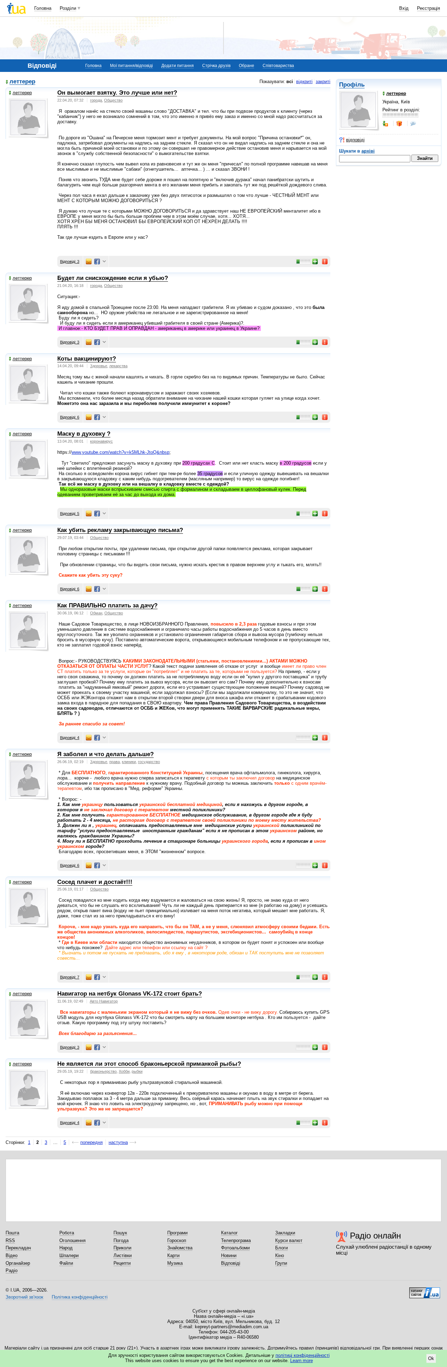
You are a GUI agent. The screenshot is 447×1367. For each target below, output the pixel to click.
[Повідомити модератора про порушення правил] (325, 261)
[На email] (88, 261)
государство (149, 762)
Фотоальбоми (235, 1247)
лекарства (118, 366)
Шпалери (69, 1255)
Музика (175, 1263)
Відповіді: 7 (69, 977)
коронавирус (101, 441)
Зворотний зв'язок (24, 1297)
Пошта (12, 1232)
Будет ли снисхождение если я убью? (112, 278)
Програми (177, 1232)
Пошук (120, 1232)
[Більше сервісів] (104, 261)
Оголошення (72, 1240)
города (96, 100)
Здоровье (98, 366)
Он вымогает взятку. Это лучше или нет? (117, 92)
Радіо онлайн (375, 1235)
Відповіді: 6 (69, 417)
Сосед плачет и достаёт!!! (94, 882)
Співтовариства (278, 65)
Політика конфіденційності (80, 1297)
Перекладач (18, 1247)
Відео (11, 1255)
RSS (10, 1240)
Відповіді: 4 (69, 738)
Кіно (279, 1255)
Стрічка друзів (216, 65)
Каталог (229, 1232)
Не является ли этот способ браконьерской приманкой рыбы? (149, 1064)
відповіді (355, 139)
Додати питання (177, 65)
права (114, 762)
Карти (173, 1255)
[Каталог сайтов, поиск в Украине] (424, 1290)
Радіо (11, 1270)
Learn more (301, 1360)
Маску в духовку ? (83, 433)
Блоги (281, 1247)
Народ (66, 1247)
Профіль (352, 84)
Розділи (68, 8)
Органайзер (18, 1263)
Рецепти (122, 1263)
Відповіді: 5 (69, 513)
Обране (246, 65)
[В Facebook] (97, 261)
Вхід (404, 8)
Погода (121, 1240)
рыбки (137, 1071)
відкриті (304, 81)
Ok (431, 1358)
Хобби (124, 1071)
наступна (118, 1142)
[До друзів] (385, 123)
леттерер (22, 82)
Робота (66, 1232)
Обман (96, 613)
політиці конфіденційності (303, 1355)
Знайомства (179, 1247)
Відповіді (230, 1263)
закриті (323, 81)
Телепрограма (236, 1240)
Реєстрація (428, 8)
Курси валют (288, 1240)
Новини (228, 1255)
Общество (113, 100)
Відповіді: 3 (69, 261)
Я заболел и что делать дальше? (105, 754)
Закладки (285, 1232)
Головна (42, 8)
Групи (281, 1263)
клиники (129, 762)
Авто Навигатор (104, 1001)
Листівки (122, 1255)
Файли (66, 1263)
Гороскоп (176, 1240)
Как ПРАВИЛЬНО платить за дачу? (107, 605)
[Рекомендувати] (315, 261)
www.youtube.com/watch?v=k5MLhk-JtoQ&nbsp (120, 452)
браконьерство (103, 1071)
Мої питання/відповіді (131, 65)
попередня (91, 1142)
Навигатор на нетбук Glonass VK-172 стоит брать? (129, 993)
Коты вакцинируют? (86, 358)
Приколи (122, 1247)
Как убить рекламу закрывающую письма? (120, 530)
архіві (368, 151)
